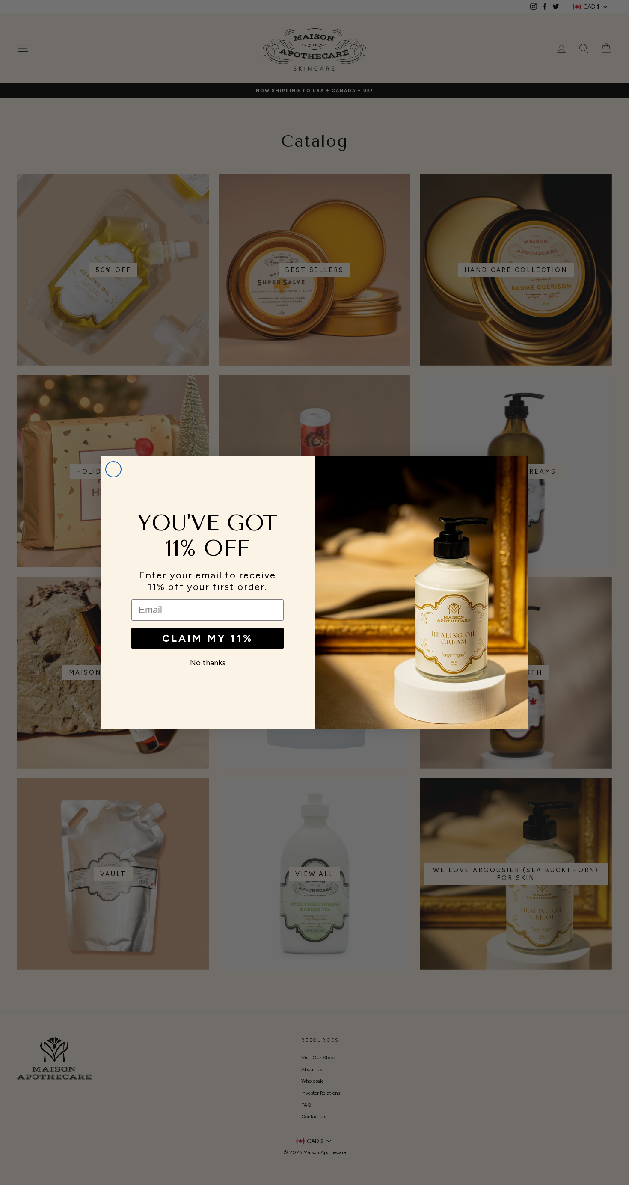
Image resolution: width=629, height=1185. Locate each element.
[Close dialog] (113, 469)
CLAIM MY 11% (207, 638)
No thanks (207, 662)
